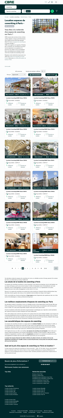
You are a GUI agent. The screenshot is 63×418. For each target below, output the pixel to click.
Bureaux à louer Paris (37, 374)
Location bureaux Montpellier (12, 401)
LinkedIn (41, 416)
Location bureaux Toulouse (11, 404)
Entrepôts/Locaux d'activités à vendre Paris (42, 378)
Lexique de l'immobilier (22, 410)
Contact (39, 412)
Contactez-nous (46, 361)
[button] (11, 7)
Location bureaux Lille (10, 391)
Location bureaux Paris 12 (38, 391)
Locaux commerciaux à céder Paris (40, 383)
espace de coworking (19, 42)
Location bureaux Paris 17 (11, 402)
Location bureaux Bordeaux (11, 394)
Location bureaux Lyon (10, 390)
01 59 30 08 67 (45, 364)
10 (32, 268)
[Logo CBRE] (24, 2)
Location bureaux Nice (10, 399)
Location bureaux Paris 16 (38, 394)
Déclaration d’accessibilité (15, 412)
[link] (11, 103)
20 (35, 268)
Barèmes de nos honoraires (35, 410)
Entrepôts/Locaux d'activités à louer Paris (42, 377)
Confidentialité (31, 412)
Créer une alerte (36, 74)
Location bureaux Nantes (11, 393)
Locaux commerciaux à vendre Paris (40, 381)
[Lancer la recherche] (52, 11)
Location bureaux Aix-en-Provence (40, 393)
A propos (13, 410)
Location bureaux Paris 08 (38, 390)
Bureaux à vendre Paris (37, 375)
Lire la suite (7, 66)
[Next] (28, 85)
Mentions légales (48, 410)
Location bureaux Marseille (38, 388)
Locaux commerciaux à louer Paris (40, 380)
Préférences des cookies (48, 412)
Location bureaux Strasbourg (12, 388)
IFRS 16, (38, 287)
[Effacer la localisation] (29, 11)
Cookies (25, 412)
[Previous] (7, 85)
